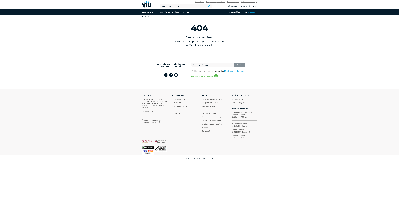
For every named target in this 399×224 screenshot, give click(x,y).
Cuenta (244, 6)
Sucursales (176, 103)
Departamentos (148, 12)
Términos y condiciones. (234, 71)
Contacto (176, 113)
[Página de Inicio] (147, 4)
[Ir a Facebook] (166, 75)
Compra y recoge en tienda (215, 2)
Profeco (205, 127)
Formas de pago (208, 106)
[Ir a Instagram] (171, 75)
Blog (174, 117)
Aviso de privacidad (180, 106)
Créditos (175, 12)
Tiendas (234, 6)
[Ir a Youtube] (176, 75)
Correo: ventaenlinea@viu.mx (154, 116)
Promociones (164, 12)
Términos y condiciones (181, 110)
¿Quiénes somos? (179, 99)
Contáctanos (199, 2)
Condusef (206, 131)
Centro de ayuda (233, 2)
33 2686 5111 (252, 12)
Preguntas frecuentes (211, 103)
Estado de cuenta (209, 110)
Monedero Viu (237, 99)
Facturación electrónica (212, 99)
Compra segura (238, 103)
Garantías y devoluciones (212, 120)
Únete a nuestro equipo (249, 2)
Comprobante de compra (212, 117)
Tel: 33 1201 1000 (148, 112)
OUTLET (186, 12)
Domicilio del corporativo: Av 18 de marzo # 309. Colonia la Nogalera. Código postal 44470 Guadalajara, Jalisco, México (154, 103)
